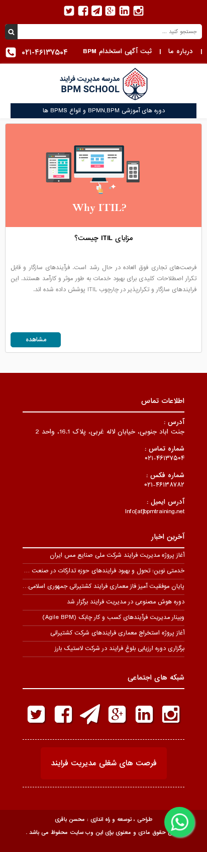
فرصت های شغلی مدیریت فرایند (104, 763)
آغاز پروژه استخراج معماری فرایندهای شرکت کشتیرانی (117, 632)
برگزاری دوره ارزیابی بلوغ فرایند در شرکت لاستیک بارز (119, 648)
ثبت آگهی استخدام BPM (117, 51)
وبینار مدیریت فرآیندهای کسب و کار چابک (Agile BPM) (113, 617)
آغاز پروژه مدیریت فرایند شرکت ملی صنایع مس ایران (117, 555)
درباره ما (180, 51)
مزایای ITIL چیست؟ (103, 238)
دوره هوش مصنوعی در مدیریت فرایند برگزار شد (125, 601)
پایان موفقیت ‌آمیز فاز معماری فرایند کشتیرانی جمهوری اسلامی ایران (99, 586)
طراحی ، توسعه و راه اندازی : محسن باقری (103, 819)
